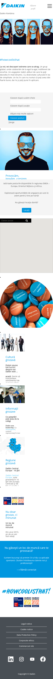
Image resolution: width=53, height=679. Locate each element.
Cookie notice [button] (27, 629)
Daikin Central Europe (12, 476)
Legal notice (26, 624)
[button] (46, 6)
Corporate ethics (26, 640)
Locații (26, 210)
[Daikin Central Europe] (13, 6)
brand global (10, 429)
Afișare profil (33, 7)
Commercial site (26, 646)
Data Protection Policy (26, 635)
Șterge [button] (11, 122)
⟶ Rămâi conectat (26, 569)
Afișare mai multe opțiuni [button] (21, 113)
